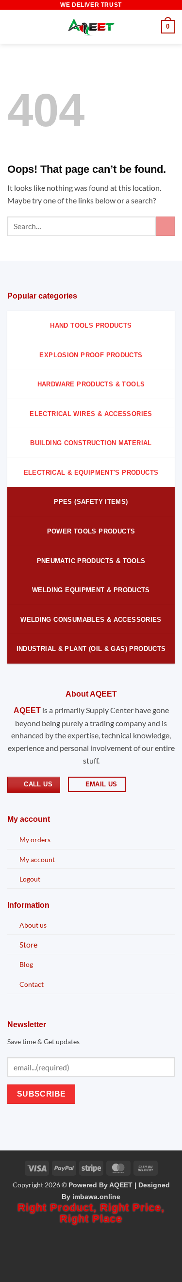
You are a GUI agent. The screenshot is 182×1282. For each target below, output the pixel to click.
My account (37, 859)
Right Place (91, 1219)
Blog (26, 964)
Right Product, (58, 1207)
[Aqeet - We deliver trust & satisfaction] (91, 27)
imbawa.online (96, 1196)
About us (33, 925)
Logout (29, 879)
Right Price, (132, 1207)
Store (28, 944)
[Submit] (165, 225)
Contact (31, 984)
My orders (34, 839)
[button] (13, 26)
